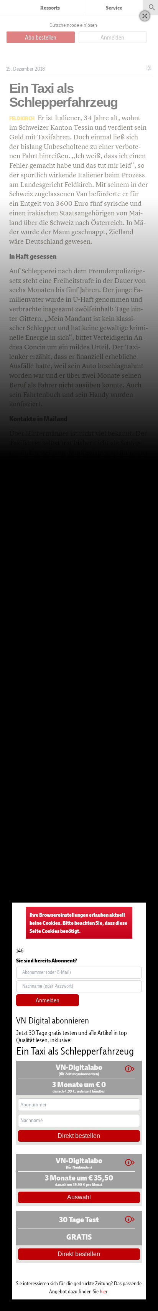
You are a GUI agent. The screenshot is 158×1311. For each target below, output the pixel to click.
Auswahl (79, 1197)
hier (103, 1291)
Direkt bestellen (79, 1135)
